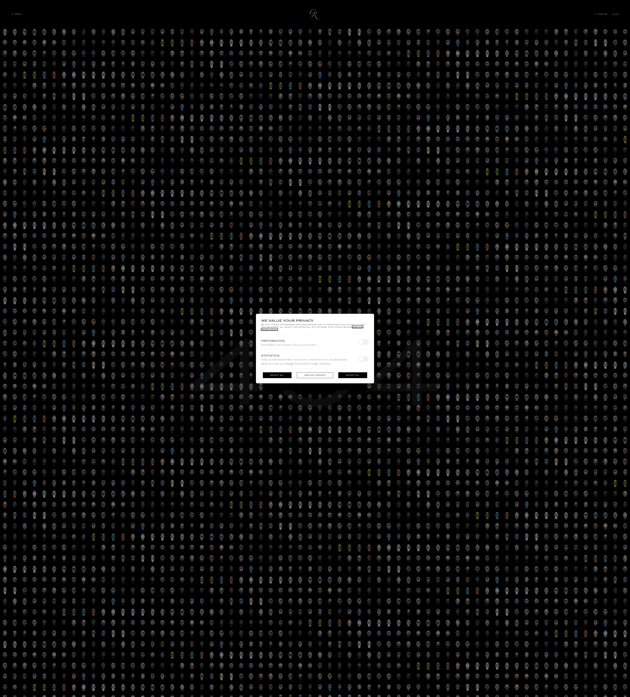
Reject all (277, 375)
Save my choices (315, 375)
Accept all (353, 375)
